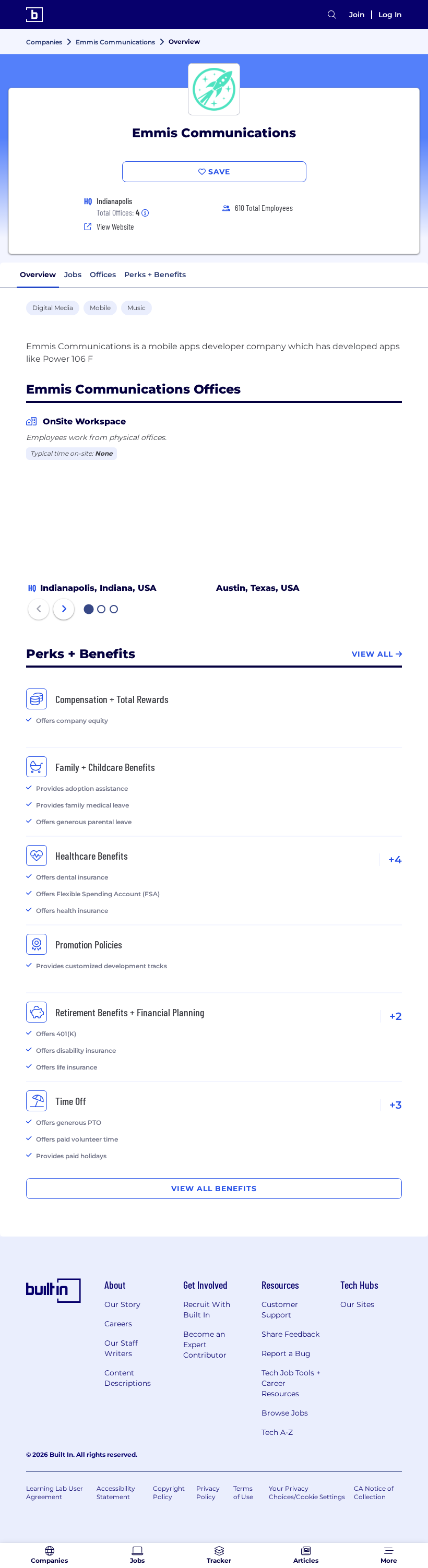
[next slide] (63, 609)
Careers (118, 1323)
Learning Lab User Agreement (54, 1492)
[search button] (332, 15)
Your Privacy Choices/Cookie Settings (307, 1492)
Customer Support (279, 1310)
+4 (395, 859)
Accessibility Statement (116, 1492)
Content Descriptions (127, 1378)
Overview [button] (38, 274)
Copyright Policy (169, 1492)
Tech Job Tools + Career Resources (290, 1383)
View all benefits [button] (214, 1188)
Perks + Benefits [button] (155, 274)
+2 (395, 1016)
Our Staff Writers (121, 1348)
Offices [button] (103, 274)
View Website (115, 226)
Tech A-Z (277, 1432)
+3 (395, 1105)
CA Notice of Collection (374, 1492)
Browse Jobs (284, 1413)
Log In (390, 14)
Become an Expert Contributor (205, 1344)
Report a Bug (286, 1353)
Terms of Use (243, 1492)
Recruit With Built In (206, 1310)
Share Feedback (290, 1334)
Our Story (122, 1304)
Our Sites (357, 1304)
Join (357, 14)
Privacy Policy (208, 1492)
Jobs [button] (72, 274)
